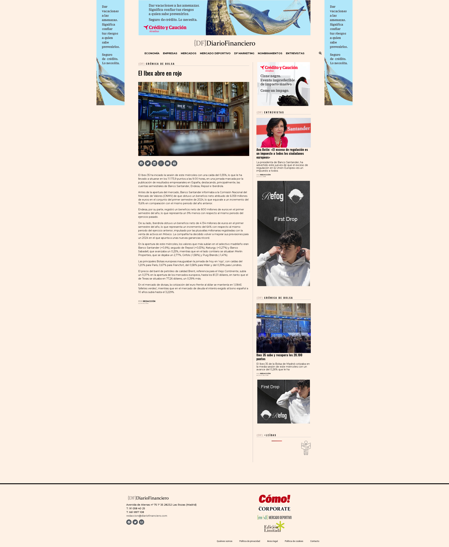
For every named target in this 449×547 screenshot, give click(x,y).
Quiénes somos (224, 541)
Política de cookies (294, 541)
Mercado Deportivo (215, 53)
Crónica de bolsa (160, 63)
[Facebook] (129, 522)
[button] (320, 53)
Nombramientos (270, 53)
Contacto (314, 541)
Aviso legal (272, 541)
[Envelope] (141, 522)
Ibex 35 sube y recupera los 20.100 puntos (279, 357)
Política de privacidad (249, 541)
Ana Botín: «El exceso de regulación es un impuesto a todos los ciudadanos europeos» (282, 153)
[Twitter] (135, 522)
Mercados (188, 53)
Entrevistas (295, 53)
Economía (152, 53)
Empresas (170, 53)
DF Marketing (244, 53)
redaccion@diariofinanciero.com (146, 515)
